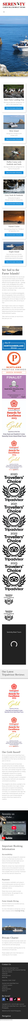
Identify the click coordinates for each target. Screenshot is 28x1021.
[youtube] (18, 999)
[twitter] (7, 999)
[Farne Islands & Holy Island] (14, 115)
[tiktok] (15, 999)
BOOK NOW (3, 1020)
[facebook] (3, 999)
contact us (8, 953)
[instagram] (11, 999)
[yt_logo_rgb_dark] (7, 837)
